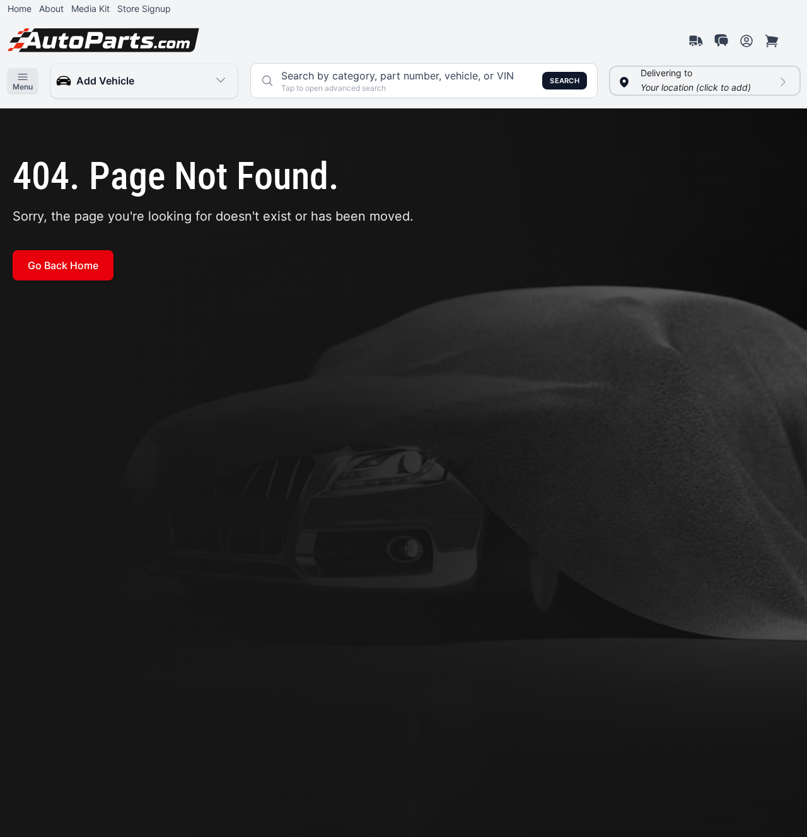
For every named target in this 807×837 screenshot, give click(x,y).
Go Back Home (63, 265)
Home (20, 8)
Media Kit (90, 8)
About (51, 8)
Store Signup (144, 8)
